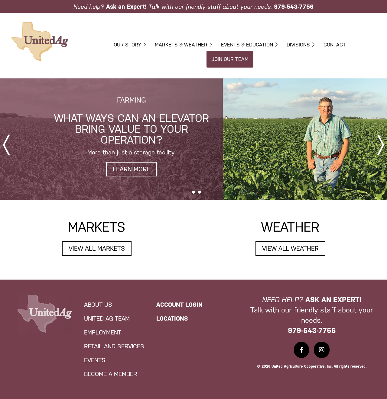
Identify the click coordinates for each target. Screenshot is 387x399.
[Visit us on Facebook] (301, 349)
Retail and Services (114, 346)
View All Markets (97, 248)
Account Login (179, 304)
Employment (102, 332)
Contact (335, 45)
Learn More (131, 169)
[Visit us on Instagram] (322, 349)
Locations (172, 318)
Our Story (127, 45)
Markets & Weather (181, 45)
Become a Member (110, 374)
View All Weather (290, 248)
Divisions (298, 45)
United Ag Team (107, 318)
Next (380, 145)
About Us (98, 304)
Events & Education (247, 45)
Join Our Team (230, 59)
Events (95, 360)
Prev (6, 145)
